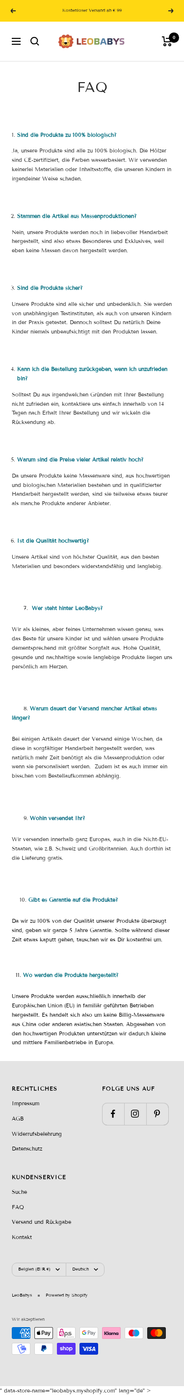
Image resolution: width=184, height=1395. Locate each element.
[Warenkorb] (167, 41)
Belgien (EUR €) (34, 1269)
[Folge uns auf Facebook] (113, 1114)
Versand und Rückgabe (41, 1221)
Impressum (25, 1103)
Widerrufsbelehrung (37, 1133)
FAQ (18, 1207)
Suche (19, 1191)
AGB (18, 1118)
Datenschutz (27, 1148)
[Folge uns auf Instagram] (135, 1114)
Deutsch (80, 1269)
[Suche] (34, 41)
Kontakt (22, 1237)
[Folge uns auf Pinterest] (157, 1114)
